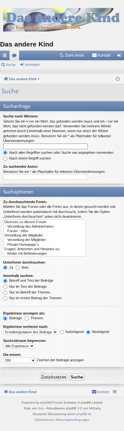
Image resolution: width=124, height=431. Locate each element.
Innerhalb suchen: (18, 276)
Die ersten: (12, 355)
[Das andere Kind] (62, 19)
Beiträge (15, 318)
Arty (41, 408)
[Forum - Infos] (44, 231)
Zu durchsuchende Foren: (25, 202)
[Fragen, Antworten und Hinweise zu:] (44, 249)
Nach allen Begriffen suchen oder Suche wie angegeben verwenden (61, 152)
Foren (15, 56)
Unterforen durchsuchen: (24, 262)
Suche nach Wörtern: (20, 116)
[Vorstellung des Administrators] (44, 226)
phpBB (45, 402)
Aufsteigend (74, 332)
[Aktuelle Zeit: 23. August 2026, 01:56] (118, 79)
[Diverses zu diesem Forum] (44, 222)
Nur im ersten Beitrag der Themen (35, 298)
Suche (11, 65)
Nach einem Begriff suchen (29, 158)
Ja (10, 267)
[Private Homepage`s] (44, 245)
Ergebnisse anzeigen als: (24, 313)
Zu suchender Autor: (20, 166)
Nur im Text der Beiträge (27, 286)
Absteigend (100, 332)
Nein (25, 267)
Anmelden (32, 65)
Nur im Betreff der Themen (29, 292)
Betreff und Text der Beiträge (30, 280)
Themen (36, 318)
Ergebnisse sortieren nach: (25, 327)
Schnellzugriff (6, 56)
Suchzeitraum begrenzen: (24, 341)
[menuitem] (101, 55)
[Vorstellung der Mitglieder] (44, 235)
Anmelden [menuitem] (120, 56)
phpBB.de (84, 414)
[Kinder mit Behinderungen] (44, 253)
